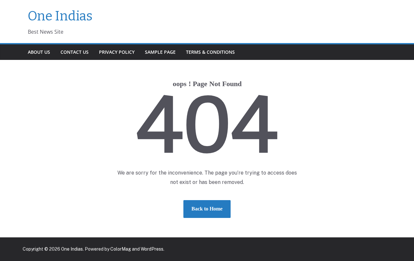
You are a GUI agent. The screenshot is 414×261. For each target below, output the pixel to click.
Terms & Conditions (210, 52)
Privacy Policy (117, 52)
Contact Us (74, 52)
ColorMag (120, 249)
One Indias (60, 16)
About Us (39, 52)
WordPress (152, 249)
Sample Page (160, 52)
